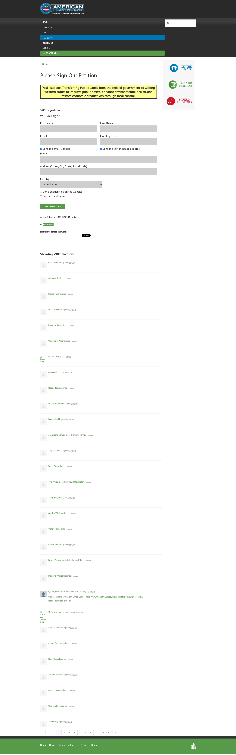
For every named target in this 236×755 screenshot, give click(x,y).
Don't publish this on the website (62, 191)
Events (61, 745)
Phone (44, 153)
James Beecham (56, 643)
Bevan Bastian (54, 560)
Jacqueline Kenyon (56, 434)
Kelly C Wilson (54, 544)
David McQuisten (76, 481)
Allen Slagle (53, 278)
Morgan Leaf (54, 293)
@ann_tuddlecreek (56, 591)
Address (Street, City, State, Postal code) (63, 166)
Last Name (106, 123)
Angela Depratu (55, 450)
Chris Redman (54, 262)
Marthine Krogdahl (56, 575)
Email (43, 136)
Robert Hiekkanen (56, 403)
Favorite (67, 600)
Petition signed (48, 224)
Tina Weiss (53, 481)
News (52, 745)
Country (44, 179)
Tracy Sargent (54, 497)
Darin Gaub (53, 466)
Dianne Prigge (77, 560)
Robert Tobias (54, 387)
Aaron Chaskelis (55, 674)
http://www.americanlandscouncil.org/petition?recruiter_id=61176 (114, 596)
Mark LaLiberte (55, 325)
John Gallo (53, 372)
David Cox (53, 356)
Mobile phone (108, 136)
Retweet (59, 600)
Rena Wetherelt (55, 309)
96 (103, 732)
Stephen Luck (54, 705)
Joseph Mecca (55, 690)
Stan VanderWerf (56, 340)
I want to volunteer (54, 196)
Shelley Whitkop (55, 513)
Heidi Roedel (54, 658)
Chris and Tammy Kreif (58, 611)
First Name (46, 123)
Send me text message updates (121, 149)
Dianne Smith (54, 419)
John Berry (53, 721)
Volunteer (73, 745)
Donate (95, 745)
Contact (84, 745)
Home (45, 22)
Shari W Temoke (55, 627)
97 (109, 732)
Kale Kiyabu (80, 434)
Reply (51, 600)
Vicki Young (53, 528)
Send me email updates (56, 149)
